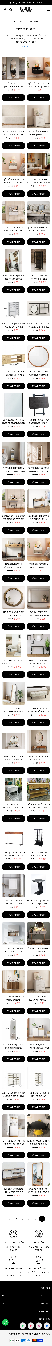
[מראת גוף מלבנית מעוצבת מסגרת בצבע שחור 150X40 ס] (13, 693)
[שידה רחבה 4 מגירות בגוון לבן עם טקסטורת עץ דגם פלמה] (38, 116)
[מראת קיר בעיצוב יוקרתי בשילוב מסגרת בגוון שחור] (38, 741)
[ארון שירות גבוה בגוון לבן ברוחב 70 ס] (13, 1125)
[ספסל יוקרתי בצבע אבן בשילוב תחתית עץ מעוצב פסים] (13, 116)
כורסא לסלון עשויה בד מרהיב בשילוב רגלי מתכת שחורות (13, 663)
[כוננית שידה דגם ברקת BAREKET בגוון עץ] (13, 981)
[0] (5, 10)
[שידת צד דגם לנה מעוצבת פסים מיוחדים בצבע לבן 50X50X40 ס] (13, 789)
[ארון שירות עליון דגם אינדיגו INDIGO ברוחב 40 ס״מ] (13, 885)
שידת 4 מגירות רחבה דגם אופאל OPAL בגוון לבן (39, 999)
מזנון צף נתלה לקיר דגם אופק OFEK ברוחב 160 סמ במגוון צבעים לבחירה (13, 375)
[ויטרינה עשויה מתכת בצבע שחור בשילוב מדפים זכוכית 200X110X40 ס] (38, 837)
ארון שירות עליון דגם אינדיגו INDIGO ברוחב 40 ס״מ (13, 903)
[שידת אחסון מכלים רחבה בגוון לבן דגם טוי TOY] (13, 308)
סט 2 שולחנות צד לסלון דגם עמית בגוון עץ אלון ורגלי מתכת (38, 230)
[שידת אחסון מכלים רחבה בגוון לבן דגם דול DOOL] (13, 1078)
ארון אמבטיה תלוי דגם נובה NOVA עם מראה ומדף (13, 951)
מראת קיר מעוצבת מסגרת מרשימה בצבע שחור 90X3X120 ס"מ (38, 615)
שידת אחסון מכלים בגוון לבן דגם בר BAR (38, 1094)
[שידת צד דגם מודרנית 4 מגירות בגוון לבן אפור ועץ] (13, 453)
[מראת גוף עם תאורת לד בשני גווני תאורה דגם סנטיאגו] (38, 453)
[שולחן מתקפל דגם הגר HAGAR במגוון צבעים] (38, 405)
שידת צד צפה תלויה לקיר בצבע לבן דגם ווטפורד (13, 181)
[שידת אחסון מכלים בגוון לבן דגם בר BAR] (38, 1078)
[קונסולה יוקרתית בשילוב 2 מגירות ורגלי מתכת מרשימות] (38, 645)
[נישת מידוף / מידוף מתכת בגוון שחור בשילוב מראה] (38, 308)
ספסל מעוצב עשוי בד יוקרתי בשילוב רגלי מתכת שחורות (38, 711)
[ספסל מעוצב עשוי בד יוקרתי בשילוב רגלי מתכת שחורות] (38, 693)
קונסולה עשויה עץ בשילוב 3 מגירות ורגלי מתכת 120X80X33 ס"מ (13, 855)
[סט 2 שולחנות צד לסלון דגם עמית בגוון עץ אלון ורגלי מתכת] (38, 212)
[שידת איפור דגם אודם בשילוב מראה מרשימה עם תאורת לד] (13, 212)
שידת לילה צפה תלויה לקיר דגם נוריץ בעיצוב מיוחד (38, 567)
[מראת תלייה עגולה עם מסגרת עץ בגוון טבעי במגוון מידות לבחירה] (38, 356)
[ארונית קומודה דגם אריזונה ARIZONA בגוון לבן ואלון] (38, 1029)
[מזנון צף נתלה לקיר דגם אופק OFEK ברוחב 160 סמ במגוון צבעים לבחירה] (13, 356)
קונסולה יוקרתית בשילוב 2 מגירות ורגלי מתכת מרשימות (38, 663)
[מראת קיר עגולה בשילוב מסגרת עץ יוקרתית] (13, 741)
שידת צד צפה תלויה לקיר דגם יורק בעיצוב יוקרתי (38, 85)
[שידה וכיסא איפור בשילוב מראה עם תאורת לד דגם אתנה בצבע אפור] (13, 501)
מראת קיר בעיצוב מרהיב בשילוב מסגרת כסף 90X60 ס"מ (14, 278)
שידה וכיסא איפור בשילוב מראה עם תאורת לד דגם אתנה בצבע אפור (13, 519)
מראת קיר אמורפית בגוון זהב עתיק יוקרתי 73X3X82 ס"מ (13, 615)
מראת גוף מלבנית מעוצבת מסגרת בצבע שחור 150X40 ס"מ (13, 711)
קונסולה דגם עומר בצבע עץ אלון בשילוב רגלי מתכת (38, 519)
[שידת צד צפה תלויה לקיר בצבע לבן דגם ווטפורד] (13, 164)
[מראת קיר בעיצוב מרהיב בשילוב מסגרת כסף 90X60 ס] (13, 260)
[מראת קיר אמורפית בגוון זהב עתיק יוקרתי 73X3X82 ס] (13, 597)
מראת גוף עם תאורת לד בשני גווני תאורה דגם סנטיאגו (38, 471)
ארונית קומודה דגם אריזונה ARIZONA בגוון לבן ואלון (38, 1048)
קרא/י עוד (26, 46)
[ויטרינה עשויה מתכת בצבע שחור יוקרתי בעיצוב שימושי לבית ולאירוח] (38, 260)
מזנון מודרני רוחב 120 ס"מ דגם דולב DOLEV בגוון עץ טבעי (13, 1192)
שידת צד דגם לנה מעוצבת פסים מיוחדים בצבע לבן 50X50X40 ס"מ (13, 807)
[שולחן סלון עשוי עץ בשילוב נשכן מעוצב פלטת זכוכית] (38, 164)
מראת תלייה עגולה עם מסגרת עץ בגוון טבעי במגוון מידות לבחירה (38, 375)
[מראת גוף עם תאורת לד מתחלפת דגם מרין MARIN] (13, 1029)
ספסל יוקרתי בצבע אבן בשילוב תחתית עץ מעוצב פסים (13, 134)
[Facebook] (47, 1325)
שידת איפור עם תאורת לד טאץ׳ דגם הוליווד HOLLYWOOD (38, 951)
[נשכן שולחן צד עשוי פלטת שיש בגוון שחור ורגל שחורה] (38, 885)
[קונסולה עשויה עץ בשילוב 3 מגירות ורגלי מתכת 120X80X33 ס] (13, 837)
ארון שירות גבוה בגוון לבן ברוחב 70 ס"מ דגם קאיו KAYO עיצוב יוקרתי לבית (14, 1144)
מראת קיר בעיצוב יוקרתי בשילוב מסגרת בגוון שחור (38, 759)
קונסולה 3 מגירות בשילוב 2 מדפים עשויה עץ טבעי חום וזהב (38, 807)
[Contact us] (5, 1322)
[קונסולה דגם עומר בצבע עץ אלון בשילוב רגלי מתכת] (38, 501)
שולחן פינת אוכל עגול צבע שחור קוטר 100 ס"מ (38, 1142)
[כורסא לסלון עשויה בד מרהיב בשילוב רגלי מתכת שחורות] (13, 645)
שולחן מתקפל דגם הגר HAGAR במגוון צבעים (38, 421)
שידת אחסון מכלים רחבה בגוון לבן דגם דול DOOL (13, 1094)
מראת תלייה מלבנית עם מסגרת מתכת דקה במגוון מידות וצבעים (13, 423)
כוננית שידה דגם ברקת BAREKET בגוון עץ (13, 998)
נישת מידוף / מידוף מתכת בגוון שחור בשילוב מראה (38, 325)
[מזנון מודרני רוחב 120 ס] (13, 1174)
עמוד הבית (33, 21)
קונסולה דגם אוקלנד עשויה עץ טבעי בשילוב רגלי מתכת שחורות (13, 567)
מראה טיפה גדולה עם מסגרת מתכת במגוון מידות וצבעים (13, 86)
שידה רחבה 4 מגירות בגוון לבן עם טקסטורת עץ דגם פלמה (38, 134)
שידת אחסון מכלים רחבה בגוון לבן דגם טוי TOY (13, 325)
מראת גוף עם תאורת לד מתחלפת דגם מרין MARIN (13, 1048)
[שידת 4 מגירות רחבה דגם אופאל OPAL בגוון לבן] (38, 981)
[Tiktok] (31, 1325)
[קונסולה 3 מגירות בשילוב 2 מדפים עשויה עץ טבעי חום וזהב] (38, 789)
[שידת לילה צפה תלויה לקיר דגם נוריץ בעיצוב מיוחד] (38, 549)
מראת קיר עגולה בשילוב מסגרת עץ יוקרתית (13, 758)
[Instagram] (39, 1325)
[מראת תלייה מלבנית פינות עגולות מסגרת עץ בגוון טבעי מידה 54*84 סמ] (38, 1174)
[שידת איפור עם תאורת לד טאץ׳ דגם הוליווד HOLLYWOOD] (38, 933)
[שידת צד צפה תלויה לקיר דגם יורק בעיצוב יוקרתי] (38, 68)
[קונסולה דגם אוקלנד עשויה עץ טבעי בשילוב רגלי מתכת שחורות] (13, 549)
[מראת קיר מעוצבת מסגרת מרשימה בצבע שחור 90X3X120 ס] (38, 597)
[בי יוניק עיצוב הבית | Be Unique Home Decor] (26, 9)
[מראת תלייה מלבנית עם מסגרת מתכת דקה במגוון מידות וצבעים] (13, 405)
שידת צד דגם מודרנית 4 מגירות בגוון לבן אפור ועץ (13, 469)
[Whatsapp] (23, 1325)
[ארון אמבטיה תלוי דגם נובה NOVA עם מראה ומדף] (13, 933)
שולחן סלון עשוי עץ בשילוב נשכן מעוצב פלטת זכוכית (38, 182)
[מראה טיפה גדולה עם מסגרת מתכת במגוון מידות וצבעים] (13, 68)
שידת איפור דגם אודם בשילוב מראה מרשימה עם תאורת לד (13, 230)
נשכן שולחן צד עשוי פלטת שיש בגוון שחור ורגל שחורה (38, 903)
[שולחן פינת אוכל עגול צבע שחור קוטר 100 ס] (38, 1125)
